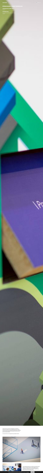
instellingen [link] (28, 472)
